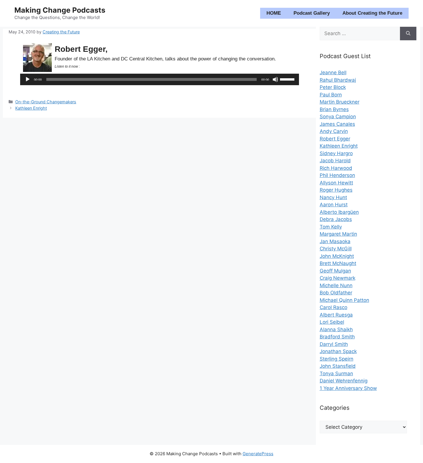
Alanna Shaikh (336, 329)
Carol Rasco (333, 307)
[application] (159, 79)
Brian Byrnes (334, 109)
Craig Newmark (337, 278)
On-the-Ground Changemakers (45, 101)
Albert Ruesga (336, 315)
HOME (273, 13)
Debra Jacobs (336, 219)
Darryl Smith (334, 344)
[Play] (28, 79)
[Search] (408, 34)
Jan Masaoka (335, 241)
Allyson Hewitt (336, 183)
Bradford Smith (337, 337)
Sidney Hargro (336, 153)
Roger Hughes (336, 190)
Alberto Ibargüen (339, 212)
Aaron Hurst (334, 204)
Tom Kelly (331, 227)
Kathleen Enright (31, 108)
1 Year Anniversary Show (348, 388)
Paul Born (331, 95)
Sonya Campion (338, 116)
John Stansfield (338, 366)
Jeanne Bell (333, 72)
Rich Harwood (336, 168)
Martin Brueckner (339, 102)
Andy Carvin (334, 131)
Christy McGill (336, 248)
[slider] (288, 79)
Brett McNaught (338, 263)
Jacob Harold (335, 160)
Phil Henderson (337, 175)
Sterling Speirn (336, 359)
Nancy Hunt (333, 197)
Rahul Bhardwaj (338, 80)
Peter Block (333, 87)
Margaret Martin (338, 234)
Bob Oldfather (336, 293)
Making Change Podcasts (59, 10)
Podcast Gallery (312, 13)
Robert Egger (335, 139)
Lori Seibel (332, 322)
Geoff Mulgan (335, 271)
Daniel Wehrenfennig (343, 381)
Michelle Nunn (336, 285)
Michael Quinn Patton (344, 300)
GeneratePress (258, 453)
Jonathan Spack (338, 351)
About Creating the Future (372, 13)
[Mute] (275, 79)
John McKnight (337, 256)
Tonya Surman (336, 373)
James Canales (337, 124)
